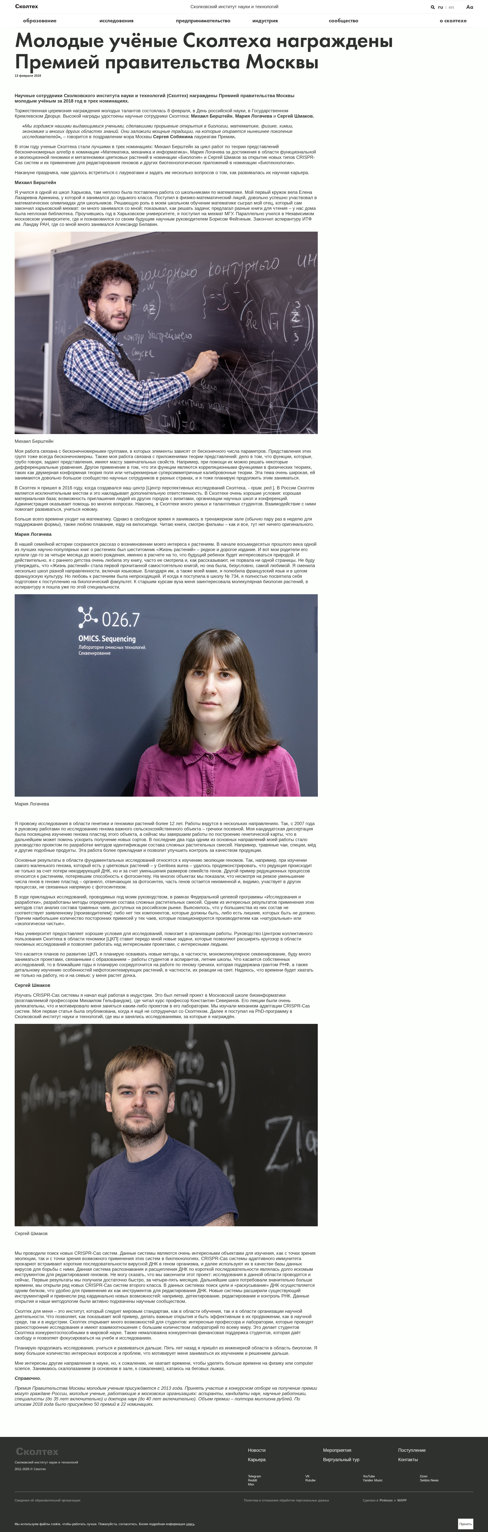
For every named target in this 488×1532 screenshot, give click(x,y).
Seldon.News (429, 1480)
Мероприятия (337, 1450)
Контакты (408, 1459)
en (451, 7)
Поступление (412, 1450)
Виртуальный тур (341, 1459)
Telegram (254, 1476)
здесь (190, 1524)
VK (307, 1476)
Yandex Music (373, 1480)
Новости (257, 1450)
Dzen (423, 1476)
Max (251, 1484)
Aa (469, 7)
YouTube (369, 1476)
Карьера (257, 1459)
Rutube (310, 1480)
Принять (465, 1524)
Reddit (252, 1480)
